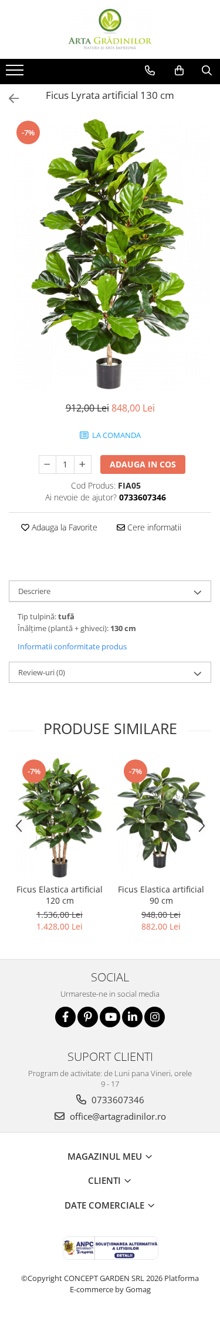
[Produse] (16, 73)
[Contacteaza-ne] (150, 70)
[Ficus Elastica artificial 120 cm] (59, 818)
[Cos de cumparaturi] (179, 70)
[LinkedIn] (132, 1017)
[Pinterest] (87, 1017)
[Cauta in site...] (207, 70)
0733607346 (116, 1100)
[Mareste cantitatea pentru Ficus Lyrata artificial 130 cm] (83, 464)
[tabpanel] (110, 254)
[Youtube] (110, 1017)
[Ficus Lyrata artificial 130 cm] (110, 254)
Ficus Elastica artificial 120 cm (59, 895)
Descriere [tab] (34, 591)
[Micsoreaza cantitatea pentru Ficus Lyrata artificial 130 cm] (47, 464)
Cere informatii (153, 527)
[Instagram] (154, 1017)
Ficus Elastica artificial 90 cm (161, 895)
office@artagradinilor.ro (116, 1116)
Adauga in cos (143, 464)
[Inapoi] (9, 99)
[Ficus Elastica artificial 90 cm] (161, 818)
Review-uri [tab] (41, 672)
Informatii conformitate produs (72, 646)
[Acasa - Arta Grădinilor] (110, 29)
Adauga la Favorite (63, 527)
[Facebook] (65, 1017)
